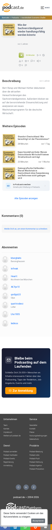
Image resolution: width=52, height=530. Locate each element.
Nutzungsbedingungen (38, 436)
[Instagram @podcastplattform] (18, 487)
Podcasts (15, 18)
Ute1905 (15, 314)
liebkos (14, 323)
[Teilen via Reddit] (35, 527)
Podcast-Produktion (36, 469)
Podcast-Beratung (36, 452)
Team (5, 425)
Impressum (7, 432)
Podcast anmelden (10, 452)
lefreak (14, 268)
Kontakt (32, 429)
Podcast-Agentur (35, 466)
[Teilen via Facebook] (5, 527)
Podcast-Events (9, 459)
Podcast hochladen (10, 455)
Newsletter (33, 425)
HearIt (14, 276)
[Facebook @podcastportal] (33, 487)
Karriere (6, 429)
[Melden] (26, 65)
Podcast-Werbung (36, 462)
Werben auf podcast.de (12, 436)
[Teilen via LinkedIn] (15, 527)
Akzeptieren (38, 521)
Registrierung (8, 462)
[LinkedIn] (26, 487)
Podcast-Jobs (34, 455)
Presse (31, 432)
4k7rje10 (15, 286)
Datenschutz (34, 439)
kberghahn (16, 258)
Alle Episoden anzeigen (26, 198)
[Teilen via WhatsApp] (25, 527)
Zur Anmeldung (23, 390)
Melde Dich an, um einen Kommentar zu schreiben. (26, 229)
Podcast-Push (34, 459)
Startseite (5, 18)
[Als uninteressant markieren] (43, 55)
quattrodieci (17, 303)
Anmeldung (7, 466)
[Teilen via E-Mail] (45, 527)
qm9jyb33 (16, 294)
